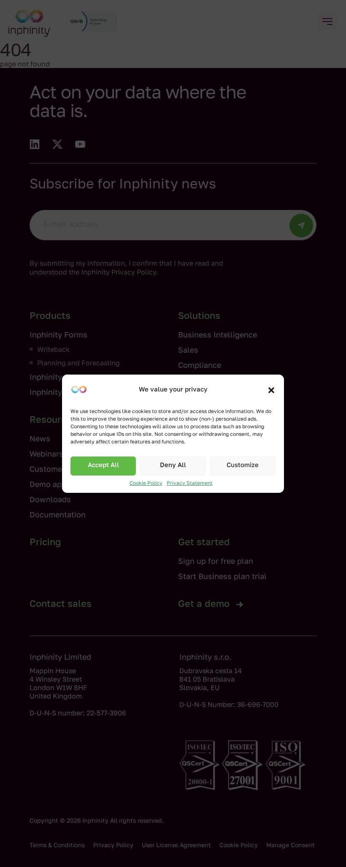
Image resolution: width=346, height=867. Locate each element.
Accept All (103, 465)
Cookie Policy (146, 483)
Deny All (173, 465)
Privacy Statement (190, 483)
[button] (271, 390)
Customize (243, 465)
